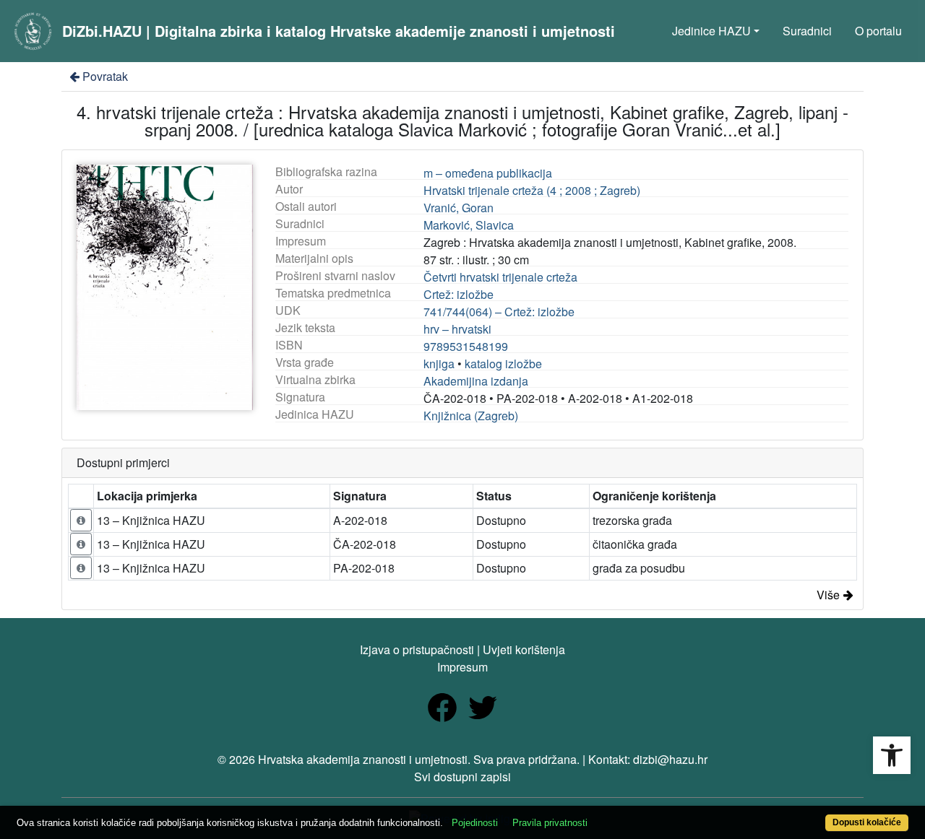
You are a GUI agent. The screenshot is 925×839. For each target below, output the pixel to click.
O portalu (878, 30)
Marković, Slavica (468, 225)
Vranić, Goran (458, 207)
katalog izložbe (503, 363)
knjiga (439, 363)
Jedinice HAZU (711, 30)
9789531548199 (465, 346)
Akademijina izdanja (475, 381)
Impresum (462, 666)
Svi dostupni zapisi (462, 776)
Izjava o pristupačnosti (417, 649)
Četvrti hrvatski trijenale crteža (500, 277)
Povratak (105, 76)
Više (828, 594)
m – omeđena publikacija (487, 173)
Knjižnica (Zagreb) (470, 415)
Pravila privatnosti (550, 822)
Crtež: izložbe (458, 294)
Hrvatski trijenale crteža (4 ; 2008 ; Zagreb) (531, 190)
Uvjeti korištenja (524, 649)
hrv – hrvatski (457, 329)
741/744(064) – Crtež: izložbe (499, 311)
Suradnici (807, 30)
